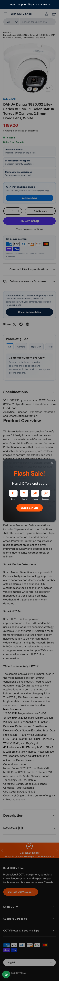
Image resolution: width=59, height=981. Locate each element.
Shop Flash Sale (29, 507)
